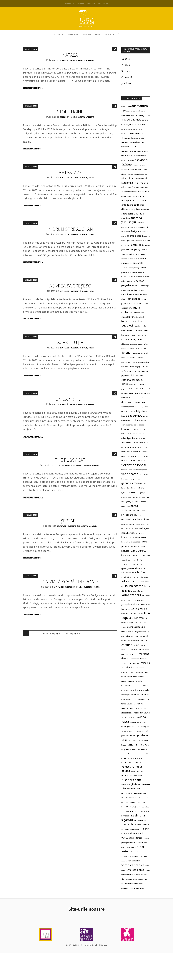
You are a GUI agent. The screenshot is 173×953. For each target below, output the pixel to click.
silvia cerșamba (127, 798)
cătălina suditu (133, 389)
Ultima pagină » (73, 633)
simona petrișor (143, 811)
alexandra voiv (127, 151)
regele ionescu (142, 749)
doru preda (126, 433)
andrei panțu (133, 249)
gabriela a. (136, 479)
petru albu (131, 726)
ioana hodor (140, 533)
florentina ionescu (135, 465)
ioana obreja (136, 542)
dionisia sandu (127, 425)
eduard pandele (128, 438)
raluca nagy (134, 735)
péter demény (141, 726)
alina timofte (139, 178)
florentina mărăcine (128, 470)
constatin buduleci (140, 326)
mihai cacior (126, 676)
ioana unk (125, 555)
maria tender (133, 654)
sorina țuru (125, 829)
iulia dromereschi (133, 577)
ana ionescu (133, 196)
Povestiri (59, 34)
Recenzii (87, 34)
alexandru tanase (127, 169)
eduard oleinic (138, 434)
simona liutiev (144, 807)
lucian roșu (138, 623)
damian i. (124, 393)
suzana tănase (135, 838)
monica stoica (126, 699)
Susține (125, 71)
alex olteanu (138, 169)
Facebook (69, 4)
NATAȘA (70, 55)
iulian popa (144, 577)
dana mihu (141, 398)
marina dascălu (136, 659)
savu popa (143, 793)
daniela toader (140, 402)
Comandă (126, 77)
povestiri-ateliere (85, 60)
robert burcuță (142, 754)
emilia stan (145, 456)
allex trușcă (127, 186)
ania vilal (129, 263)
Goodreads (103, 4)
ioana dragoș (142, 528)
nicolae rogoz (133, 712)
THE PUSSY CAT (70, 460)
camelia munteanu (131, 294)
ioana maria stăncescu (133, 537)
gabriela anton (130, 483)
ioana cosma (130, 524)
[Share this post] (114, 49)
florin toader (144, 474)
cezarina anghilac (136, 303)
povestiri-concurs (91, 465)
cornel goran (137, 330)
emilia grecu (135, 456)
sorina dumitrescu (143, 825)
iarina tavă (140, 510)
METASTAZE (70, 172)
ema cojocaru (134, 446)
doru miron (143, 429)
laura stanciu (131, 595)
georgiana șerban (133, 501)
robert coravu (126, 758)
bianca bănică (139, 277)
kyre (122, 586)
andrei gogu (137, 244)
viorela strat (143, 875)
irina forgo (132, 560)
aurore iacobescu (136, 272)
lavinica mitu (136, 604)
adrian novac (126, 129)
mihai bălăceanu (142, 672)
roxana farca (127, 775)
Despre (125, 58)
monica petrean (141, 694)
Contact (109, 34)
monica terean (137, 699)
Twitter (80, 4)
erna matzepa (130, 460)
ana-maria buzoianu (141, 187)
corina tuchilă (126, 330)
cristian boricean (135, 344)
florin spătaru (130, 474)
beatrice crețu (127, 276)
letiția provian (139, 608)
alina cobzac (127, 178)
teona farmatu (136, 842)
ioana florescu (128, 532)
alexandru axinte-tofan (136, 155)
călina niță (141, 371)
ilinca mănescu (129, 514)
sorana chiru (128, 824)
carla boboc (134, 298)
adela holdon (131, 111)
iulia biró (137, 572)
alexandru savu (139, 165)
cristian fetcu (132, 348)
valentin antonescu (130, 856)
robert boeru (131, 754)
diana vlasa (128, 420)
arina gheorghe (135, 268)
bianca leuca (130, 281)
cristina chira (132, 357)
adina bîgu (140, 115)
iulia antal (126, 572)
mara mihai (125, 636)
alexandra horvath (137, 138)
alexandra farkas (137, 129)
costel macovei (141, 335)
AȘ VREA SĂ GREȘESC (70, 286)
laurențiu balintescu (128, 600)
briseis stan (137, 285)
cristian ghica (138, 353)
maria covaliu (133, 640)
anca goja (133, 209)
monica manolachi (139, 690)
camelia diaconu (136, 290)
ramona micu (135, 744)
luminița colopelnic (136, 626)
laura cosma (134, 586)
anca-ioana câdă (130, 204)
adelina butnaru (128, 115)
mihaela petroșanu (128, 672)
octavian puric (135, 722)
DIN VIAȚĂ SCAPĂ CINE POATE (70, 582)
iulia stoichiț (129, 581)
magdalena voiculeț (142, 632)
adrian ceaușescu (139, 124)
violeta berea (136, 869)
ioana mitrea (126, 542)
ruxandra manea (143, 784)
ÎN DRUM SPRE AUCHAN (70, 229)
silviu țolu (141, 802)
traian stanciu (131, 847)
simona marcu (128, 811)
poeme (91, 178)
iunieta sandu (144, 582)
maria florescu (139, 645)
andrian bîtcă (132, 259)
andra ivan (140, 223)
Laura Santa (138, 591)
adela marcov (141, 111)
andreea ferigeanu (131, 231)
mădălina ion (131, 704)
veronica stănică (132, 865)
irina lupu (140, 568)
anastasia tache (137, 200)
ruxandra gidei (128, 784)
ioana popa (135, 546)
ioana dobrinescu (127, 529)
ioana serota (138, 550)
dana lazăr (132, 398)
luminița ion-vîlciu (127, 632)
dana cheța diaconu (137, 393)
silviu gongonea (131, 802)
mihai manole (138, 676)
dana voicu (127, 402)
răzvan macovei (131, 788)
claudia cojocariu (139, 313)
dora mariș (134, 429)
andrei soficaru (135, 254)
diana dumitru (134, 415)
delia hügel (136, 411)
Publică (125, 65)
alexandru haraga (127, 160)
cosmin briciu (129, 335)
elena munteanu (127, 443)
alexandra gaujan (127, 133)
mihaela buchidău (133, 663)
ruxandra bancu (132, 780)
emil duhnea (126, 456)
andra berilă (127, 213)
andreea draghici (141, 227)
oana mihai (135, 717)
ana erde (124, 196)
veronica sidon (134, 861)
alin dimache (139, 182)
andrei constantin (137, 241)
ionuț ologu (142, 555)
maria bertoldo (136, 636)
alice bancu (142, 174)
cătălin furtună (144, 389)
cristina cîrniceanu (136, 362)
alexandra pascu (136, 147)
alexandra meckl (128, 142)
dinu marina (140, 420)
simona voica (140, 820)
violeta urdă (132, 874)
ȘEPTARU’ (70, 521)
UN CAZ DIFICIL (70, 399)
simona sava (127, 815)
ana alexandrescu (129, 191)
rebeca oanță (131, 749)
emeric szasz (132, 452)
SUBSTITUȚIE (70, 342)
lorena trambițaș (127, 623)
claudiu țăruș (129, 316)
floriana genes (141, 470)
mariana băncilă (127, 650)
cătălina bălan (137, 375)
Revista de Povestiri (69, 178)
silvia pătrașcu (139, 798)
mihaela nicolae (138, 668)
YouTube (91, 4)
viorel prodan (126, 879)
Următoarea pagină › (52, 633)
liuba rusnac (138, 613)
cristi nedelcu (132, 371)
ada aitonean (126, 106)
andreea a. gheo (127, 227)
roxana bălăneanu (137, 771)
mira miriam (131, 681)
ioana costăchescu (142, 524)
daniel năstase (127, 406)
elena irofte (140, 438)
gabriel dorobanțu (136, 488)
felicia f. (142, 461)
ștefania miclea (137, 887)
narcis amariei (134, 708)
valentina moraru (139, 852)
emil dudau (142, 451)
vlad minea (133, 883)
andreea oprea (135, 235)
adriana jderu (134, 119)
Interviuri (73, 34)
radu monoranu (138, 731)
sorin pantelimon (136, 829)
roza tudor (138, 776)
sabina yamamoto (132, 793)
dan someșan (139, 407)
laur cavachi (146, 596)
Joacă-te (126, 83)
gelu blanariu (130, 492)
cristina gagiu (136, 367)
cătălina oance (134, 384)
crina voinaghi (130, 339)
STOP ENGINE (70, 112)
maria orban (139, 649)
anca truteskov (143, 209)
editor (63, 60)
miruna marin (137, 686)
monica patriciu (127, 695)
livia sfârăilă (140, 617)
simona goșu (129, 806)
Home (72, 60)
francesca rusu (126, 479)
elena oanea (138, 443)
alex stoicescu (133, 174)
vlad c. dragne (138, 879)
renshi (123, 754)
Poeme (98, 34)
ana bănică (143, 191)
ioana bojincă (137, 519)
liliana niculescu (127, 614)
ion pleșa (134, 555)
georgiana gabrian (134, 497)
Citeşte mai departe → (33, 88)
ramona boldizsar (134, 740)
